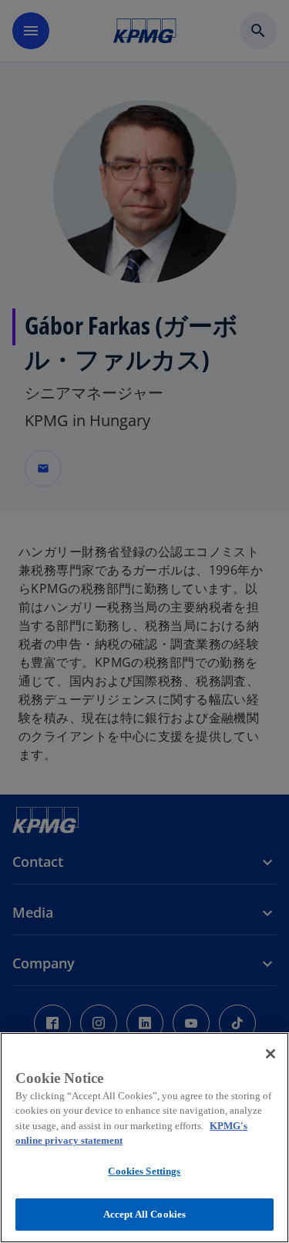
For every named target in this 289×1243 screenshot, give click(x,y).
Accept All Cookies (144, 1214)
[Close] (270, 1054)
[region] (144, 1137)
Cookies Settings (144, 1171)
